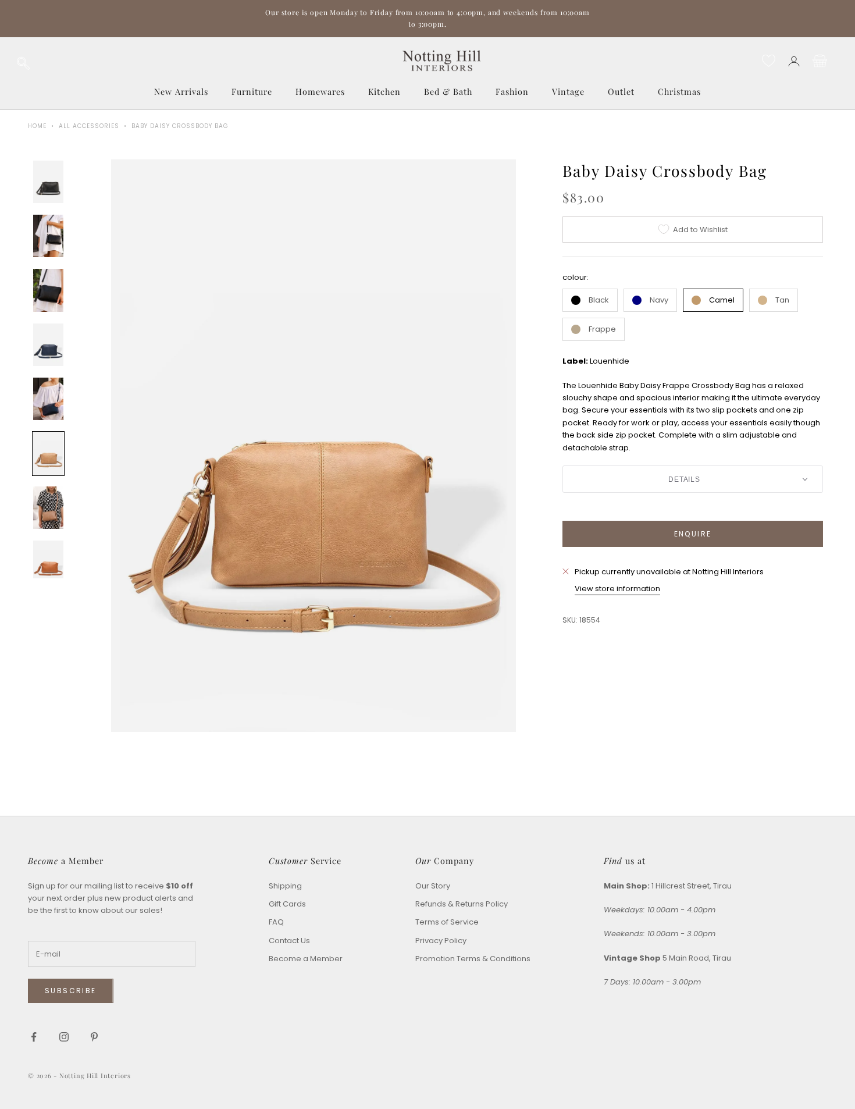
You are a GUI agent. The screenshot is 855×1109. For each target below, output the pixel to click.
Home (37, 126)
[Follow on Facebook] (34, 1037)
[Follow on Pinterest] (94, 1037)
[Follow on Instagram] (64, 1037)
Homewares (320, 91)
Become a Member (306, 958)
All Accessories (89, 126)
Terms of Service (447, 921)
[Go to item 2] (48, 236)
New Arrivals (181, 91)
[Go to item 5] (48, 398)
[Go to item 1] (48, 181)
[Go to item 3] (48, 290)
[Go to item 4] (48, 344)
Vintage (568, 91)
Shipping (285, 885)
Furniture (251, 91)
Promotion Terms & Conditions (472, 958)
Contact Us (289, 940)
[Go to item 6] (48, 453)
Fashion (512, 91)
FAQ (276, 921)
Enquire (693, 533)
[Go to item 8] (48, 561)
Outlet (621, 91)
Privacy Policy (440, 940)
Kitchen (384, 91)
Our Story (432, 885)
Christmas (679, 91)
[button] (692, 479)
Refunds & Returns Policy (461, 903)
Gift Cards (287, 903)
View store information (617, 588)
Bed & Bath (448, 91)
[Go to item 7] (48, 507)
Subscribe (71, 991)
